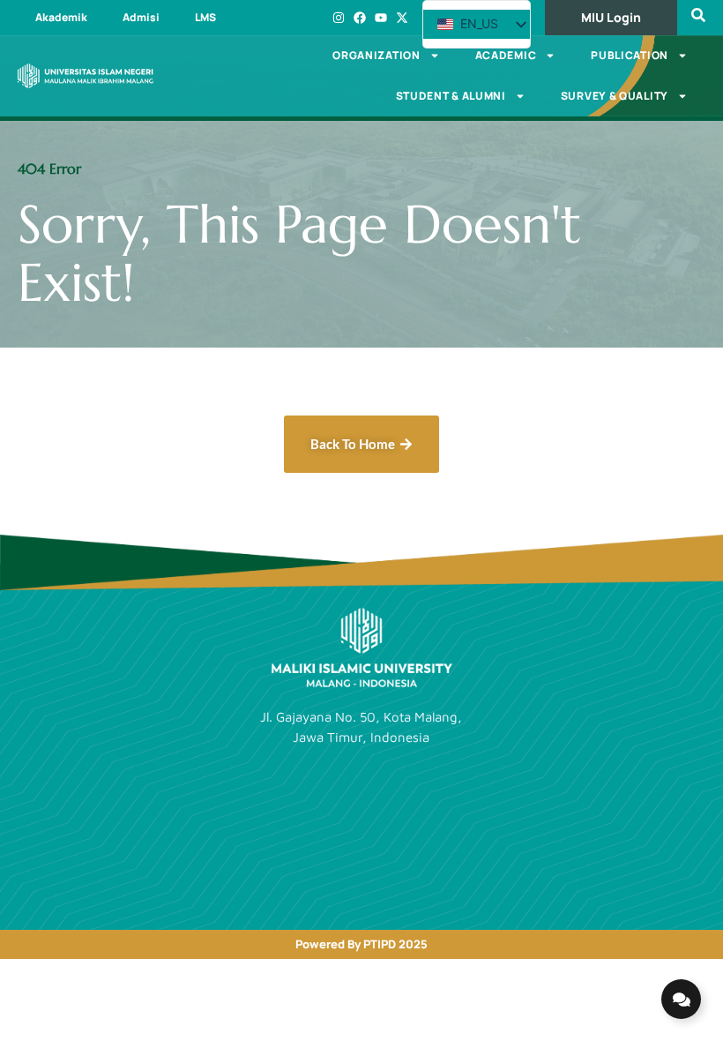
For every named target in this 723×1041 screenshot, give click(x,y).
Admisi (141, 17)
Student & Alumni (451, 95)
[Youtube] (381, 17)
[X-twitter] (402, 17)
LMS (205, 17)
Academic (506, 55)
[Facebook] (360, 17)
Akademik (61, 17)
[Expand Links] (681, 999)
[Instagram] (338, 17)
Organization (376, 55)
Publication (629, 55)
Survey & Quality (614, 95)
